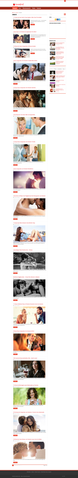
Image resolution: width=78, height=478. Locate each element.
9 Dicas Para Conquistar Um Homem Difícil (23, 331)
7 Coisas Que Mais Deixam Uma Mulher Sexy (24, 223)
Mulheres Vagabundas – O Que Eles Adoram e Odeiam (26, 277)
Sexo (20, 8)
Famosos (39, 8)
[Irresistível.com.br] (18, 4)
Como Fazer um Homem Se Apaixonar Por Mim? (24, 31)
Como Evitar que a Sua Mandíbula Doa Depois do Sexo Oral (60, 90)
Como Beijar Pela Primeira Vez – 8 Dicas (22, 250)
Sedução (15, 8)
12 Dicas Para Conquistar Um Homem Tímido (24, 141)
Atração (15, 359)
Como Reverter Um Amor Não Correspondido (24, 114)
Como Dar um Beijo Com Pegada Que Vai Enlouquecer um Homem (29, 195)
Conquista (15, 33)
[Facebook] (57, 19)
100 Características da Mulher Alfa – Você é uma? (25, 358)
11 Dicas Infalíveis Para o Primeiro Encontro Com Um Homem (28, 304)
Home (14, 12)
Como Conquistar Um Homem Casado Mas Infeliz (25, 60)
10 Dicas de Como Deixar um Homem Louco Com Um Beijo (27, 439)
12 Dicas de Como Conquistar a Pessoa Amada (24, 46)
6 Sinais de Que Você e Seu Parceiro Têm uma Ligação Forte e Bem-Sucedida (60, 57)
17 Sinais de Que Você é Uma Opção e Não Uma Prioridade (27, 17)
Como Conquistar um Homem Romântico (23, 168)
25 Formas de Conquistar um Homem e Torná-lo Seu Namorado (28, 412)
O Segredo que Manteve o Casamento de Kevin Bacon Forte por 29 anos (60, 52)
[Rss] (56, 19)
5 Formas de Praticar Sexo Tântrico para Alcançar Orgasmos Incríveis (60, 72)
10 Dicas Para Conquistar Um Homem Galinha (24, 87)
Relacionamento (27, 8)
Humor (33, 8)
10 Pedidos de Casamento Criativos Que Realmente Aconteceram (60, 62)
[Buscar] (65, 1)
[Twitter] (59, 19)
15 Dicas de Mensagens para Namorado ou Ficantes (25, 385)
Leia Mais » (32, 24)
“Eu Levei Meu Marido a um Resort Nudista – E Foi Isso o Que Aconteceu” (60, 48)
